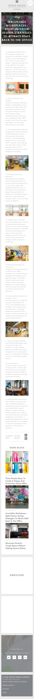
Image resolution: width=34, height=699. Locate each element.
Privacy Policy (8, 685)
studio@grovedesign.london (17, 653)
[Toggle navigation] (30, 3)
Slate (5, 692)
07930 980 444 (17, 649)
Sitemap (6, 689)
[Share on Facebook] (26, 435)
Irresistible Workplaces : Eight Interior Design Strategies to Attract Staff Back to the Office (16, 517)
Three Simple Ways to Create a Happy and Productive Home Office (16, 481)
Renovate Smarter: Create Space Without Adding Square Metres (15, 546)
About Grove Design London (15, 682)
